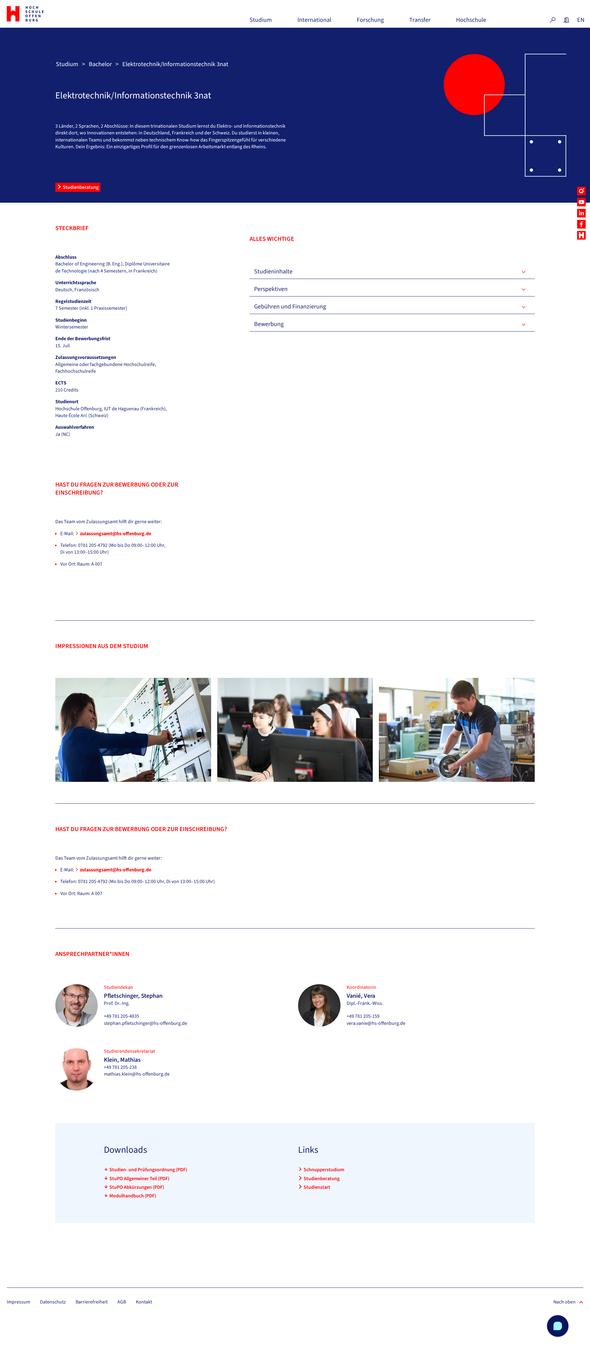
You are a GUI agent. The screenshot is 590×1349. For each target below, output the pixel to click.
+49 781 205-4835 (121, 1016)
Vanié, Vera (361, 996)
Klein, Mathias (122, 1060)
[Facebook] (581, 224)
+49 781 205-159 (363, 1016)
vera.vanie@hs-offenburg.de (376, 1023)
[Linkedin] (581, 213)
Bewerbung (269, 324)
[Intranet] (566, 20)
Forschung (370, 22)
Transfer (420, 22)
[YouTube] (581, 202)
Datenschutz (53, 1302)
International (314, 22)
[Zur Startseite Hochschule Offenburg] (52, 14)
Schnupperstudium (324, 1169)
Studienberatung (81, 187)
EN (580, 20)
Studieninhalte (273, 271)
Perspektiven (271, 289)
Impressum (18, 1302)
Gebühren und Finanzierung (290, 306)
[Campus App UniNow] (581, 235)
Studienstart (317, 1187)
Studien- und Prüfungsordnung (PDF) (148, 1169)
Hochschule (471, 22)
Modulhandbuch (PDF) (132, 1195)
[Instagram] (581, 191)
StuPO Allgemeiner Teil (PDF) (139, 1178)
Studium (261, 22)
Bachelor (100, 64)
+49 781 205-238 (120, 1067)
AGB (121, 1302)
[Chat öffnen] (557, 1326)
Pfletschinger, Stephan (133, 996)
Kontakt (144, 1302)
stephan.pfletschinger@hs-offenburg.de (145, 1023)
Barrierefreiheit (92, 1302)
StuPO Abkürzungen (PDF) (136, 1187)
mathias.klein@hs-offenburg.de (137, 1074)
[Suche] (552, 20)
